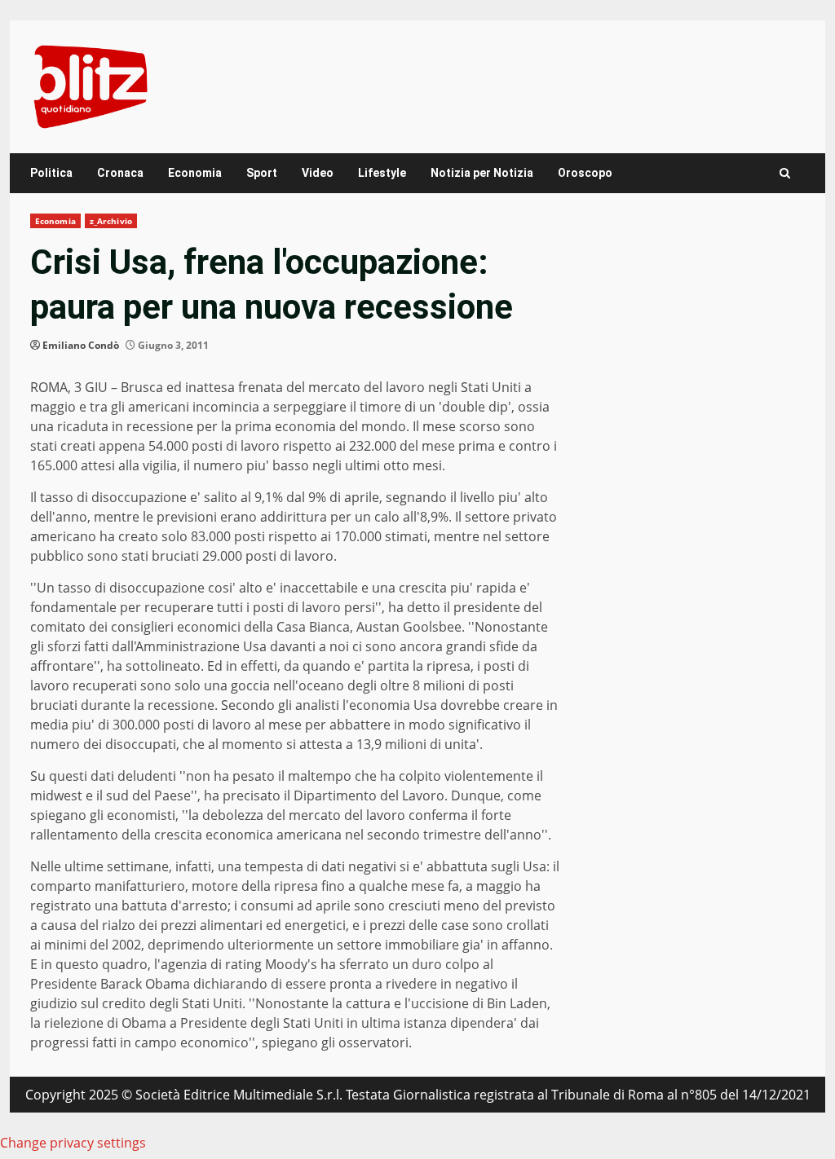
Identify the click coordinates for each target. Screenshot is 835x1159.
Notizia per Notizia (482, 172)
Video (318, 172)
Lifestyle (382, 172)
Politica (51, 172)
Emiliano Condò (80, 345)
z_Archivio (111, 221)
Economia (195, 172)
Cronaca (120, 172)
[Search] (785, 173)
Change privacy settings (73, 1143)
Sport (261, 172)
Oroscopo (585, 172)
